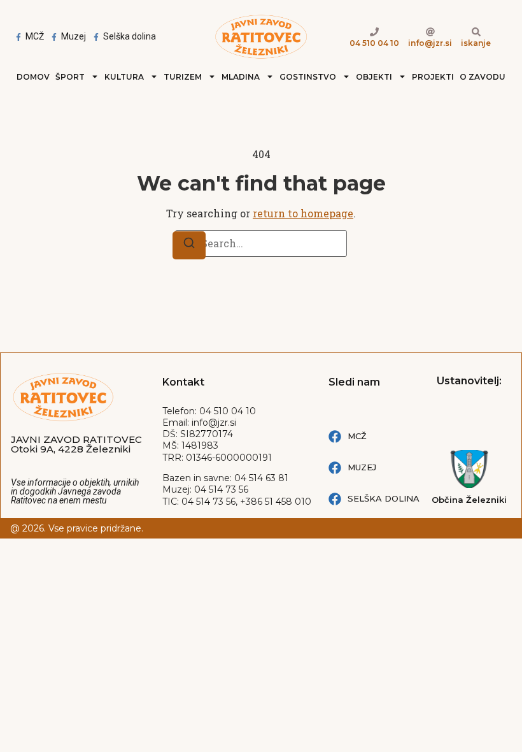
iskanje (476, 43)
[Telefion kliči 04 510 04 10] (374, 31)
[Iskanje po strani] (476, 31)
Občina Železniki (469, 500)
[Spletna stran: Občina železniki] (469, 469)
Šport (70, 77)
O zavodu (482, 77)
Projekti (433, 77)
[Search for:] (261, 243)
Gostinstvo (307, 77)
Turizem (183, 77)
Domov (33, 77)
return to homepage (303, 213)
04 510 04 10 (374, 43)
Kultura (124, 77)
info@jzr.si (430, 43)
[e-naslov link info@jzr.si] (430, 31)
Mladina (241, 77)
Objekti (374, 77)
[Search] (189, 245)
